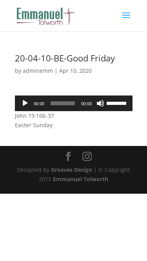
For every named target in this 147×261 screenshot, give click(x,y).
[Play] (25, 103)
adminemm (38, 70)
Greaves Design (71, 169)
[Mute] (100, 103)
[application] (73, 103)
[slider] (118, 102)
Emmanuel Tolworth (80, 179)
